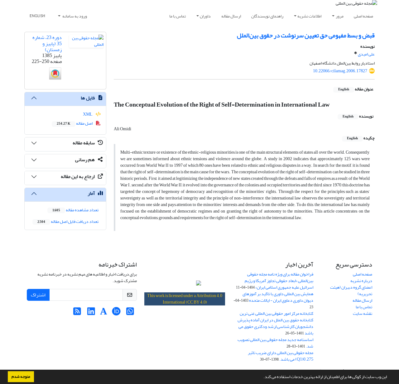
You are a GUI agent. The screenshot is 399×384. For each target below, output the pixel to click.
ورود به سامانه (74, 16)
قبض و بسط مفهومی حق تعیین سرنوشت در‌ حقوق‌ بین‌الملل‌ (306, 35)
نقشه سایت (362, 313)
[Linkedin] (91, 313)
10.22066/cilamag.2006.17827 (340, 71)
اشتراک (38, 295)
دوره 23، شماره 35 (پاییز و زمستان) (47, 43)
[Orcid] (116, 313)
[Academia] (104, 313)
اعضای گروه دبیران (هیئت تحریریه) (351, 290)
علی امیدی (366, 54)
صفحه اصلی (363, 16)
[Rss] (77, 313)
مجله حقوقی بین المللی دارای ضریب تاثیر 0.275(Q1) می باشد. (280, 355)
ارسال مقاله (231, 16)
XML (88, 114)
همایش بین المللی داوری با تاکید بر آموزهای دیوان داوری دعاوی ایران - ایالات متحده (278, 297)
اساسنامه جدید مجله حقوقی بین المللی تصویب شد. (275, 342)
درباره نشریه (361, 280)
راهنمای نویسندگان (267, 16)
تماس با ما (177, 16)
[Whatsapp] (130, 313)
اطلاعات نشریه (309, 16)
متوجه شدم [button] (21, 376)
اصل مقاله (75, 123)
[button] (262, 377)
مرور (340, 16)
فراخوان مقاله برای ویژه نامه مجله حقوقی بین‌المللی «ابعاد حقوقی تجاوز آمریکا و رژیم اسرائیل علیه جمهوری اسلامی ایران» (279, 280)
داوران (205, 16)
